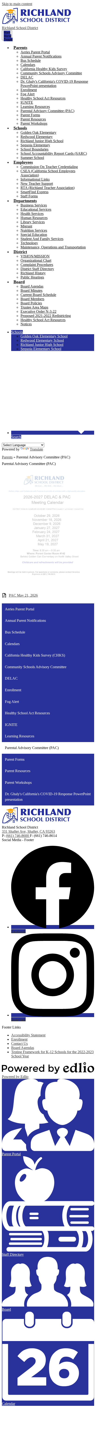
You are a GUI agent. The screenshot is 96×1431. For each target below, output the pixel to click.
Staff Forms (29, 196)
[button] (20, 47)
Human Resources (34, 218)
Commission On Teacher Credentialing (49, 167)
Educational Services (36, 209)
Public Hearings (32, 277)
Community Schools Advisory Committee (51, 73)
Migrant (26, 226)
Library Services (33, 222)
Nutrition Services (34, 230)
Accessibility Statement (28, 1035)
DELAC (27, 77)
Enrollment (29, 90)
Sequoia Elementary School (41, 349)
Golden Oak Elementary (38, 132)
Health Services (32, 214)
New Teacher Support (37, 184)
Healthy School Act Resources (43, 98)
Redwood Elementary (37, 137)
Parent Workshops (34, 123)
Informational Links (35, 179)
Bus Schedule (31, 60)
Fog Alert (27, 94)
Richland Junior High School (42, 141)
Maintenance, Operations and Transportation (53, 247)
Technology (29, 243)
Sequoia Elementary (35, 145)
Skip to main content (17, 4)
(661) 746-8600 (18, 836)
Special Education (34, 235)
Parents (7, 457)
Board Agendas (32, 286)
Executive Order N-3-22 (38, 311)
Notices (26, 324)
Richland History (33, 273)
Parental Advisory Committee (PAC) (47, 111)
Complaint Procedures (37, 265)
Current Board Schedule (38, 295)
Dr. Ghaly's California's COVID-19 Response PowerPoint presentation (54, 83)
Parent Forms (30, 115)
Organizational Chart (36, 260)
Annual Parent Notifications (41, 56)
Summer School (32, 158)
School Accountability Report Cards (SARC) (54, 153)
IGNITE (27, 102)
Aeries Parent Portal (35, 52)
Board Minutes (31, 290)
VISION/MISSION (35, 256)
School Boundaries (34, 149)
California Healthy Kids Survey (44, 69)
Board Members (32, 299)
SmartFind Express (34, 192)
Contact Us (19, 1044)
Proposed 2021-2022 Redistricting (46, 316)
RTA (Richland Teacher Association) (48, 188)
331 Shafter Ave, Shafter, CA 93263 (28, 831)
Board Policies (31, 303)
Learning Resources (35, 107)
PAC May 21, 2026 (23, 595)
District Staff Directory (37, 269)
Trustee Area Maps (34, 307)
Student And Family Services (42, 239)
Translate (36, 449)
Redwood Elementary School (42, 340)
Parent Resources (33, 119)
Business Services (34, 205)
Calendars (28, 65)
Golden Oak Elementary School (44, 336)
